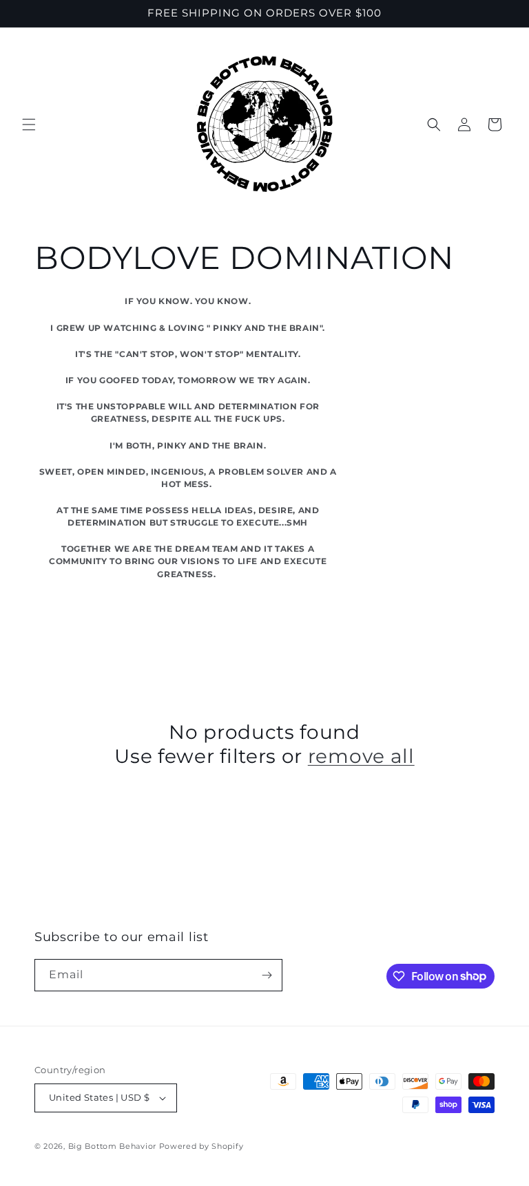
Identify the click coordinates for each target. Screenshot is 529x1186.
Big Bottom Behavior (112, 1146)
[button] (29, 124)
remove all (361, 756)
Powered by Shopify (201, 1146)
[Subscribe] (266, 975)
